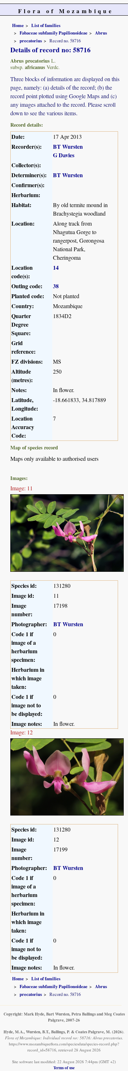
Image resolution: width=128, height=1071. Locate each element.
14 (56, 267)
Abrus (101, 33)
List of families (45, 25)
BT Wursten (68, 146)
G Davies (63, 155)
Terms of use (64, 1068)
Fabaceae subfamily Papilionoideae (53, 33)
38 (56, 286)
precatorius (31, 40)
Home (18, 25)
